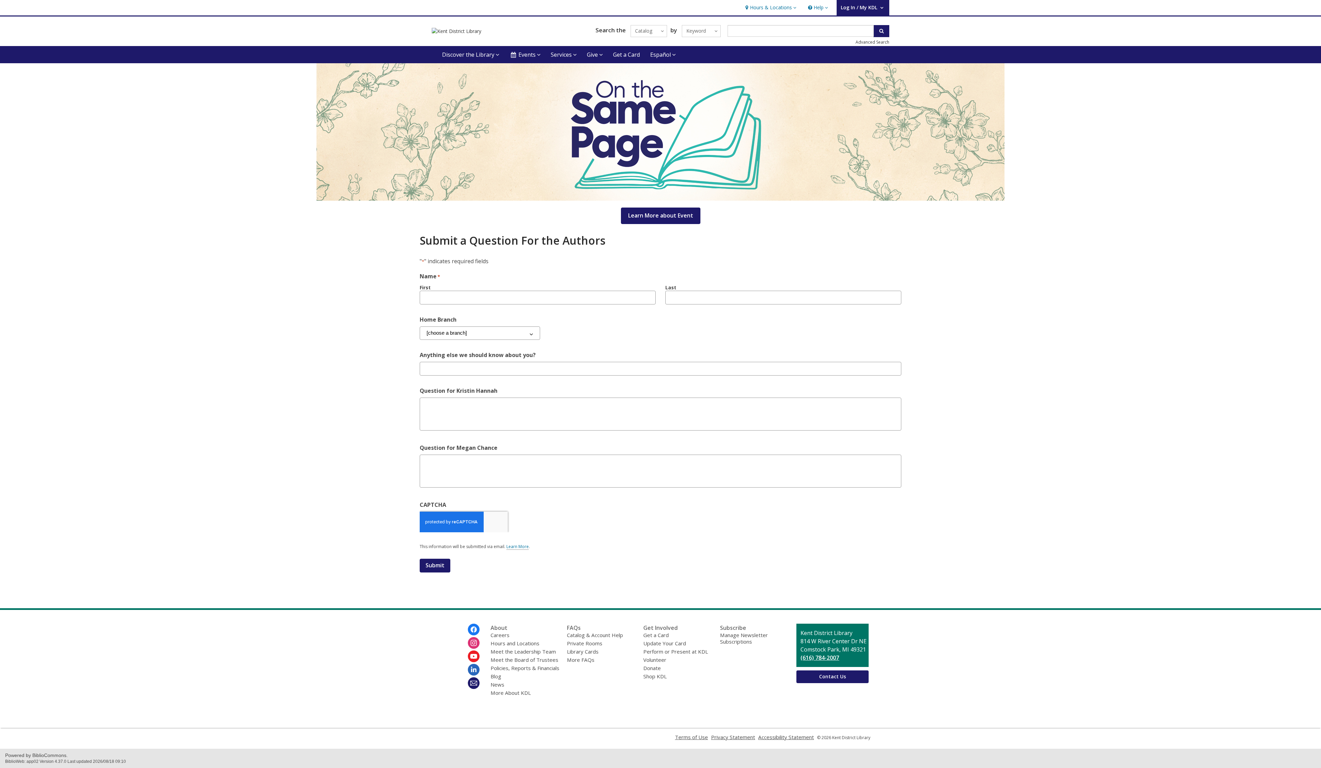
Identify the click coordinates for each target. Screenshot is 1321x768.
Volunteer (654, 659)
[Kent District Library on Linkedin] (474, 670)
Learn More (517, 547)
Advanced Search (872, 42)
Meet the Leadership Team (523, 651)
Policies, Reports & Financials (525, 668)
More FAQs (580, 659)
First (425, 287)
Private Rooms (584, 643)
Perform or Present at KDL (675, 651)
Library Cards (583, 651)
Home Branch (438, 319)
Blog (496, 676)
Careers (500, 635)
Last (670, 287)
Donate (652, 668)
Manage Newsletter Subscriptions (744, 638)
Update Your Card (664, 643)
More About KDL (511, 692)
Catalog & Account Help (595, 635)
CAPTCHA (433, 505)
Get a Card (626, 54)
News (497, 684)
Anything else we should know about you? (478, 355)
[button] (770, 7)
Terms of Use (691, 737)
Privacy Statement (733, 737)
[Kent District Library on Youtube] (474, 656)
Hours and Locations (515, 643)
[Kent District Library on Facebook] (474, 629)
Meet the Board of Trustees (524, 659)
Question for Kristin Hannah (458, 390)
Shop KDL (655, 676)
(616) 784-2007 (820, 657)
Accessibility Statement (786, 737)
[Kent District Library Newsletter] (474, 683)
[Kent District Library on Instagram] (474, 643)
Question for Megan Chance (458, 448)
